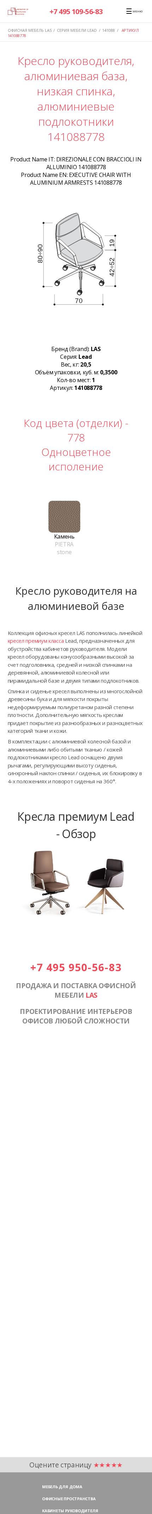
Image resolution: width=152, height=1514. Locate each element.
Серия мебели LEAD (77, 30)
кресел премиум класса (36, 640)
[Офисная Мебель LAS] (18, 11)
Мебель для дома (62, 1486)
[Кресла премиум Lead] (76, 915)
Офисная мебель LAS (30, 30)
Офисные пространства (69, 1498)
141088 (108, 30)
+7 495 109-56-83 (76, 11)
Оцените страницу (76, 1465)
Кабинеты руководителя (70, 1510)
